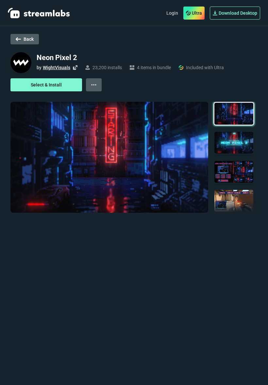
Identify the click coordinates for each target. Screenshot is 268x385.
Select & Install (46, 84)
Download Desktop (238, 13)
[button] (233, 114)
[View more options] (94, 84)
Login (172, 13)
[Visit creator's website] (75, 67)
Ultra (197, 13)
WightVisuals (56, 67)
